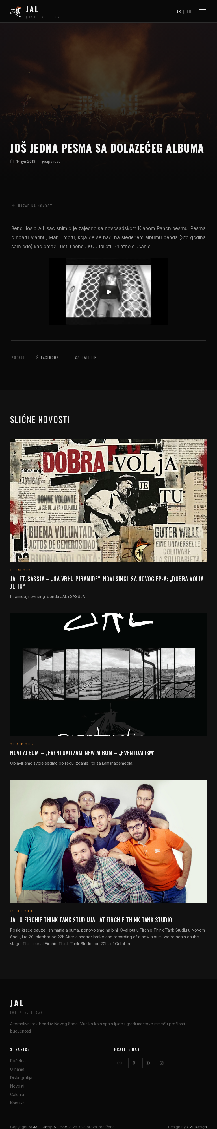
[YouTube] (147, 1063)
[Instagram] (119, 1063)
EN (189, 11)
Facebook (49, 357)
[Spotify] (162, 1063)
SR (178, 11)
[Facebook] (133, 1063)
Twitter (89, 357)
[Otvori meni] (202, 11)
